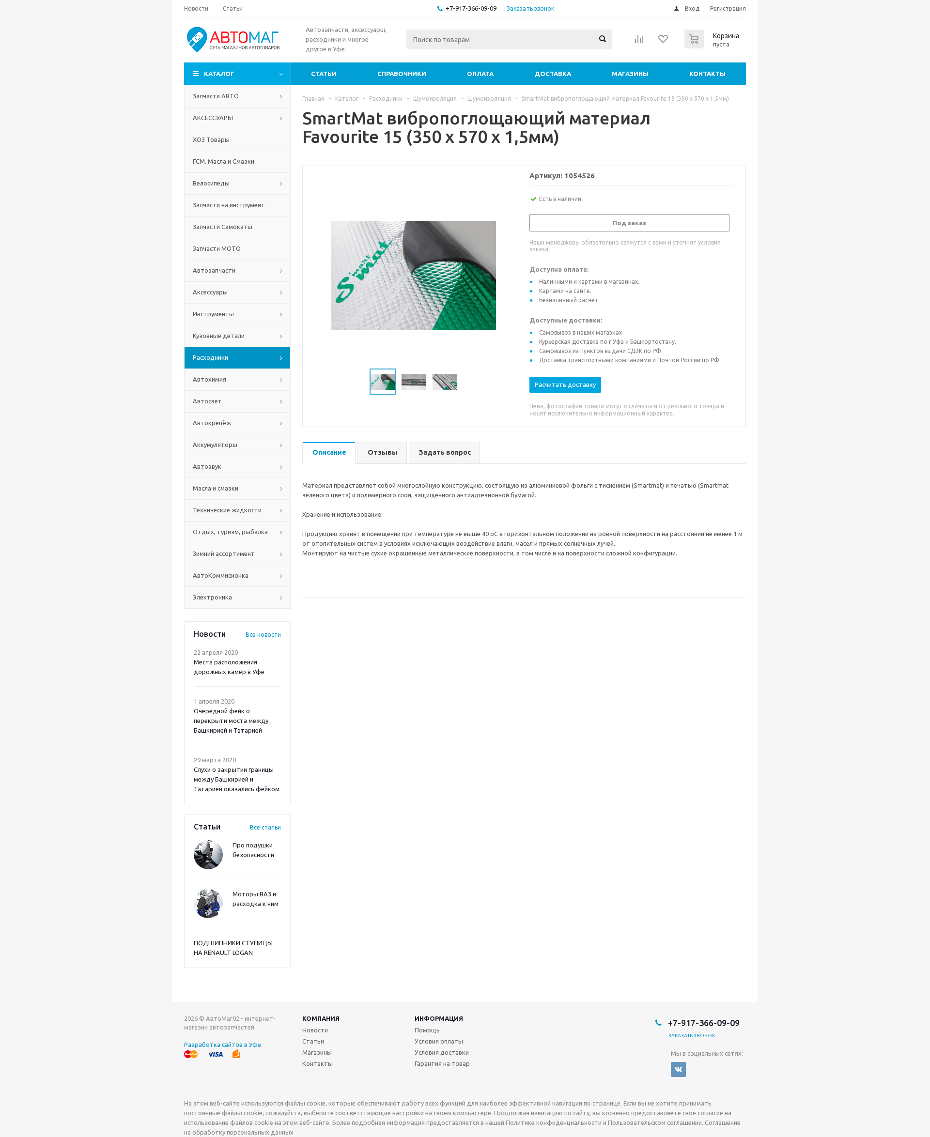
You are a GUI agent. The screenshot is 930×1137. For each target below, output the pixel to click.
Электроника (212, 597)
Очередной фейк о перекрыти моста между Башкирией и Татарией (231, 720)
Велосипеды (211, 183)
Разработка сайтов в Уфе (222, 1044)
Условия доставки (442, 1052)
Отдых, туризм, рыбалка (230, 531)
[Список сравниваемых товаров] (639, 42)
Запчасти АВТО (216, 95)
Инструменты (213, 313)
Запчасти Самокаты (222, 226)
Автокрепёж (212, 422)
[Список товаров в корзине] (713, 45)
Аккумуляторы (215, 444)
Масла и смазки (215, 488)
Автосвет (207, 401)
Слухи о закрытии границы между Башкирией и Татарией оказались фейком (236, 779)
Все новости (263, 634)
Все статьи (265, 827)
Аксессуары (210, 292)
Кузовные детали (219, 335)
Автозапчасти (214, 270)
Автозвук (207, 466)
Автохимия (209, 379)
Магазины (630, 73)
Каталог (219, 73)
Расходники (210, 357)
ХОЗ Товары (211, 139)
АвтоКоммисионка (220, 575)
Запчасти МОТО (217, 248)
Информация (439, 1018)
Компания (321, 1018)
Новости (315, 1030)
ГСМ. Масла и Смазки (223, 161)
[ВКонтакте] (678, 1069)
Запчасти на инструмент (229, 204)
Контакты (707, 73)
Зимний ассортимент (224, 553)
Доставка (552, 73)
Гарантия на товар (442, 1063)
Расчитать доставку (565, 384)
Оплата (480, 73)
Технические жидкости (227, 510)
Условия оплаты (439, 1041)
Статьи (324, 73)
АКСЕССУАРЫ (213, 117)
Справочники (401, 73)
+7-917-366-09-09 (471, 8)
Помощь (427, 1030)
